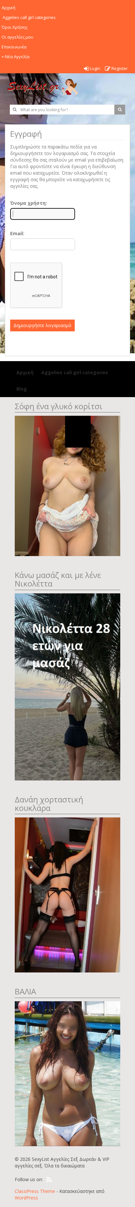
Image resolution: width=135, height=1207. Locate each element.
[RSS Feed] (49, 1180)
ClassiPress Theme (35, 1191)
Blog (21, 389)
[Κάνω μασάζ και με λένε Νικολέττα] (67, 686)
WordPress (26, 1198)
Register (119, 68)
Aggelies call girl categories (74, 372)
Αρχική (24, 372)
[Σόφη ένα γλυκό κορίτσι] (67, 485)
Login (94, 68)
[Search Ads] (119, 109)
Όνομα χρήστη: (28, 203)
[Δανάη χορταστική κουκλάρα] (67, 894)
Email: (17, 233)
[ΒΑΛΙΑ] (67, 1073)
